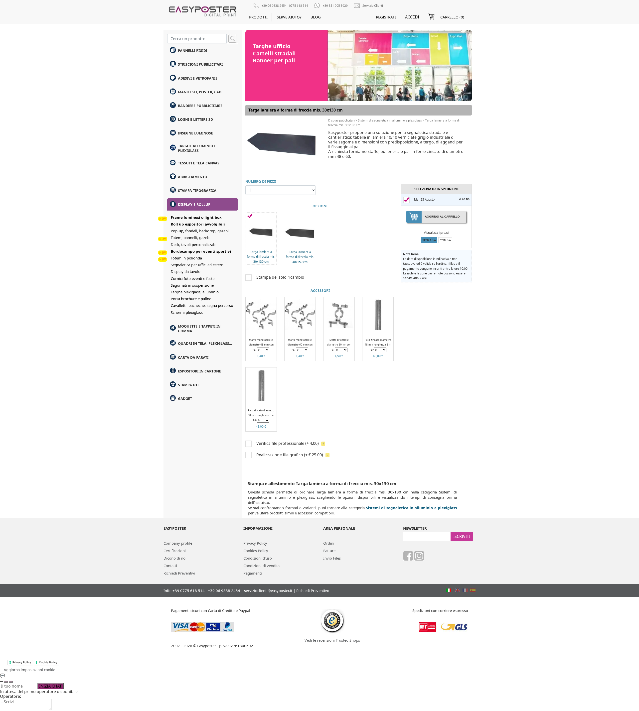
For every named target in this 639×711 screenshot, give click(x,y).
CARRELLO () (452, 16)
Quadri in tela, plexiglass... (205, 343)
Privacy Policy (255, 543)
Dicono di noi (174, 558)
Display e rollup (194, 204)
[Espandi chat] (6, 682)
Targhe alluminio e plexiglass (197, 148)
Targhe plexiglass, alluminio (195, 291)
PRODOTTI (258, 16)
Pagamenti (252, 573)
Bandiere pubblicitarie (200, 105)
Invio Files (332, 558)
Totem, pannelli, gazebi (190, 237)
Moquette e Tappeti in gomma (199, 328)
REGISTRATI (386, 16)
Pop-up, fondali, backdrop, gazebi (200, 230)
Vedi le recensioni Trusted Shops (332, 640)
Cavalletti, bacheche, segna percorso (202, 305)
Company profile (177, 543)
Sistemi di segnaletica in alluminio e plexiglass (390, 120)
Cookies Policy (255, 550)
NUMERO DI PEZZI (260, 181)
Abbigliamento (192, 176)
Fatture (329, 550)
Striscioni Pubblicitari (200, 64)
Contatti (170, 565)
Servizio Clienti (372, 5)
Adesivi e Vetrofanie (197, 78)
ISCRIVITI (461, 536)
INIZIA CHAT (50, 686)
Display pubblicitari (341, 120)
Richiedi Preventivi (179, 573)
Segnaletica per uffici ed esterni (197, 264)
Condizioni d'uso (257, 558)
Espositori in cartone (199, 371)
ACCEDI (412, 17)
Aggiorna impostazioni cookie (29, 669)
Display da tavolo (185, 271)
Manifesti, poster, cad (199, 92)
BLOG (316, 16)
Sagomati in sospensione (192, 285)
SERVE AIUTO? (289, 16)
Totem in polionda (186, 257)
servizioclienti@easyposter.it (268, 590)
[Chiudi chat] (11, 682)
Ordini (328, 543)
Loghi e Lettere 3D (195, 119)
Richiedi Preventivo (312, 590)
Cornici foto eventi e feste (192, 278)
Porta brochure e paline (191, 298)
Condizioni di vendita (261, 565)
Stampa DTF (188, 384)
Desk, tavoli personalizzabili (194, 244)
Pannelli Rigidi (192, 50)
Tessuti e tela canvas (198, 163)
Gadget (185, 398)
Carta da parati (193, 357)
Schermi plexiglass (187, 312)
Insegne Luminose (195, 133)
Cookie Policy (48, 662)
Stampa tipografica (197, 190)
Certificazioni (174, 550)
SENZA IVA (429, 240)
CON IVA (445, 240)
